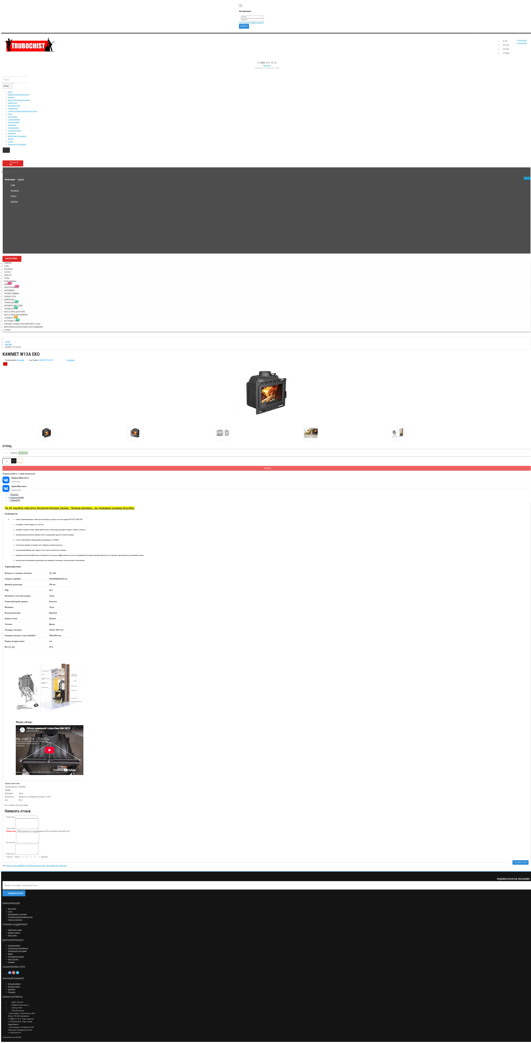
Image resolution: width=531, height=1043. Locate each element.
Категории (11, 258)
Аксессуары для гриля (14, 312)
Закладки (11, 989)
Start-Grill (11, 97)
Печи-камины (12, 117)
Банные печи (12, 103)
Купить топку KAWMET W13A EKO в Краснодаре (26, 866)
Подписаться (15, 893)
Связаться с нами (15, 930)
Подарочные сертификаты (18, 948)
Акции (10, 954)
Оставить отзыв (520, 862)
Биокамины (12, 125)
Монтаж (11, 139)
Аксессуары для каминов (17, 136)
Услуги (10, 142)
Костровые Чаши (14, 106)
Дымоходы (12, 133)
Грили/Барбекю (13, 128)
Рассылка (11, 992)
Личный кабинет (14, 984)
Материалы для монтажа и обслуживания (23, 327)
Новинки (11, 962)
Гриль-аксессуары (14, 131)
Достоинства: (11, 842)
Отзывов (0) (15, 500)
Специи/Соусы (13, 108)
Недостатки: (10, 854)
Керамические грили (13, 306)
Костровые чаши (11, 320)
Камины (7, 283)
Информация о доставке (17, 914)
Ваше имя (10, 817)
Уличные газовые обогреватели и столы (22, 111)
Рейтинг (10, 857)
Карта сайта (12, 935)
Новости (14, 202)
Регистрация (244, 22)
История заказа (14, 987)
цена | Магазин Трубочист (56, 866)
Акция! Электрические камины (19, 100)
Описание (14, 495)
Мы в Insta (12, 909)
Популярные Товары (16, 957)
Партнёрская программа (17, 951)
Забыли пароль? (257, 22)
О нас (13, 185)
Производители (14, 945)
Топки (10, 114)
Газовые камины (14, 120)
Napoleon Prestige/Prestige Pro (18, 95)
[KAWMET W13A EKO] (266, 393)
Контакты (15, 191)
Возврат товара (14, 933)
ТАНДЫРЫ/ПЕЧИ (11, 308)
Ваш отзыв (11, 828)
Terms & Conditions (15, 920)
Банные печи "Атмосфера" (17, 144)
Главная (20, 180)
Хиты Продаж (13, 959)
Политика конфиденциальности (20, 917)
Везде (10, 92)
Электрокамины (13, 122)
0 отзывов (70, 360)
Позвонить (266, 66)
